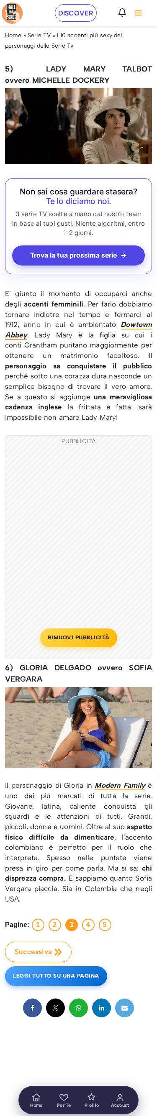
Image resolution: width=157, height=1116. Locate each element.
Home (13, 35)
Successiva (33, 951)
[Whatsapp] (78, 1008)
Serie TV (39, 35)
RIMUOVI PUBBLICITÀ (79, 637)
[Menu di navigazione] (138, 12)
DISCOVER (75, 13)
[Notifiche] (122, 12)
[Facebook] (32, 1008)
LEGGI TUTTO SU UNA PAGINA (56, 976)
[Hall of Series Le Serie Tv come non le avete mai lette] (12, 13)
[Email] (124, 1008)
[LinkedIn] (101, 1008)
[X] (55, 1008)
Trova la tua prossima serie (78, 255)
